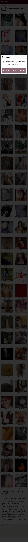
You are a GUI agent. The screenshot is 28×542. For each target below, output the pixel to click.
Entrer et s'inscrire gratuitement (14, 70)
